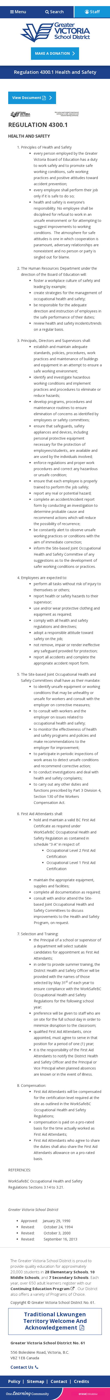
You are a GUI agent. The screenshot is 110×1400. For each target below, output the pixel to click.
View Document (26, 97)
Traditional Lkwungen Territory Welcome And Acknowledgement (55, 1321)
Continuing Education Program (40, 1288)
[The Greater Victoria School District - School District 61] (55, 40)
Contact (59, 1381)
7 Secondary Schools (69, 1277)
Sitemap (35, 1381)
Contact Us (22, 1367)
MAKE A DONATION (52, 53)
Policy (14, 1381)
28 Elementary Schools (66, 1271)
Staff (94, 12)
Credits (81, 1381)
